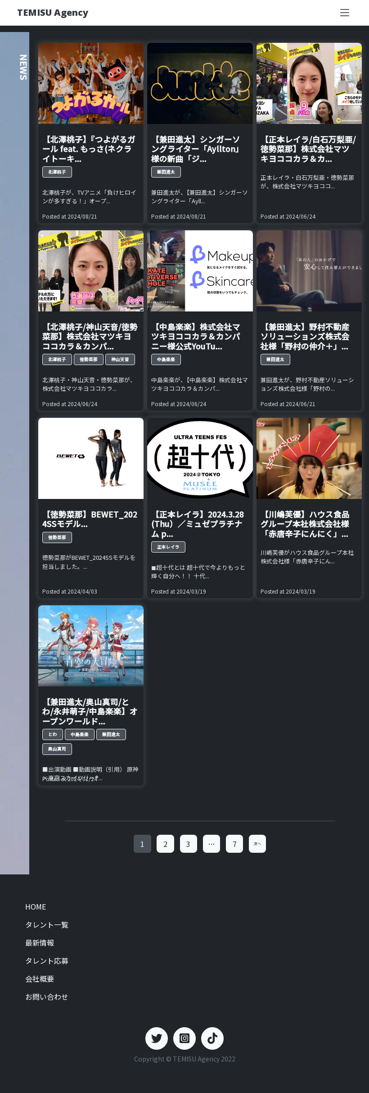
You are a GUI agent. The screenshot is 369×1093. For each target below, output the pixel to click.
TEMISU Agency (52, 12)
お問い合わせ (46, 996)
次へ (257, 843)
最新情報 (39, 942)
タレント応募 (46, 960)
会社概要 (39, 978)
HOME (35, 906)
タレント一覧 (46, 924)
